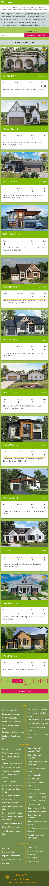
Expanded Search (24, 691)
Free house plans (34, 789)
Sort (1, 31)
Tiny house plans (9, 781)
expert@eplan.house (22, 879)
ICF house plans (33, 804)
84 (20, 684)
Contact (5, 848)
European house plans (11, 714)
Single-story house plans (12, 763)
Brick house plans (34, 779)
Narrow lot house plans (11, 749)
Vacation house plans (10, 753)
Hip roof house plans (10, 827)
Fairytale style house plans (13, 732)
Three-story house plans (12, 823)
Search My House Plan (36, 35)
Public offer (32, 847)
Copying (5, 863)
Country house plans (10, 718)
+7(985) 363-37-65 (22, 875)
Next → (26, 684)
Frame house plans (34, 775)
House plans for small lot (12, 796)
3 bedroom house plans (36, 801)
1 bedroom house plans (36, 793)
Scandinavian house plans (37, 724)
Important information (11, 856)
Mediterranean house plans (38, 720)
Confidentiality (8, 852)
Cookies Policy (33, 861)
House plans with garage (12, 813)
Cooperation (32, 858)
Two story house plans (11, 771)
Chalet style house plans (12, 722)
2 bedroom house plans (36, 797)
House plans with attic (11, 767)
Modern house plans (10, 710)
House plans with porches (12, 785)
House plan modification (12, 860)
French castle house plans (37, 709)
